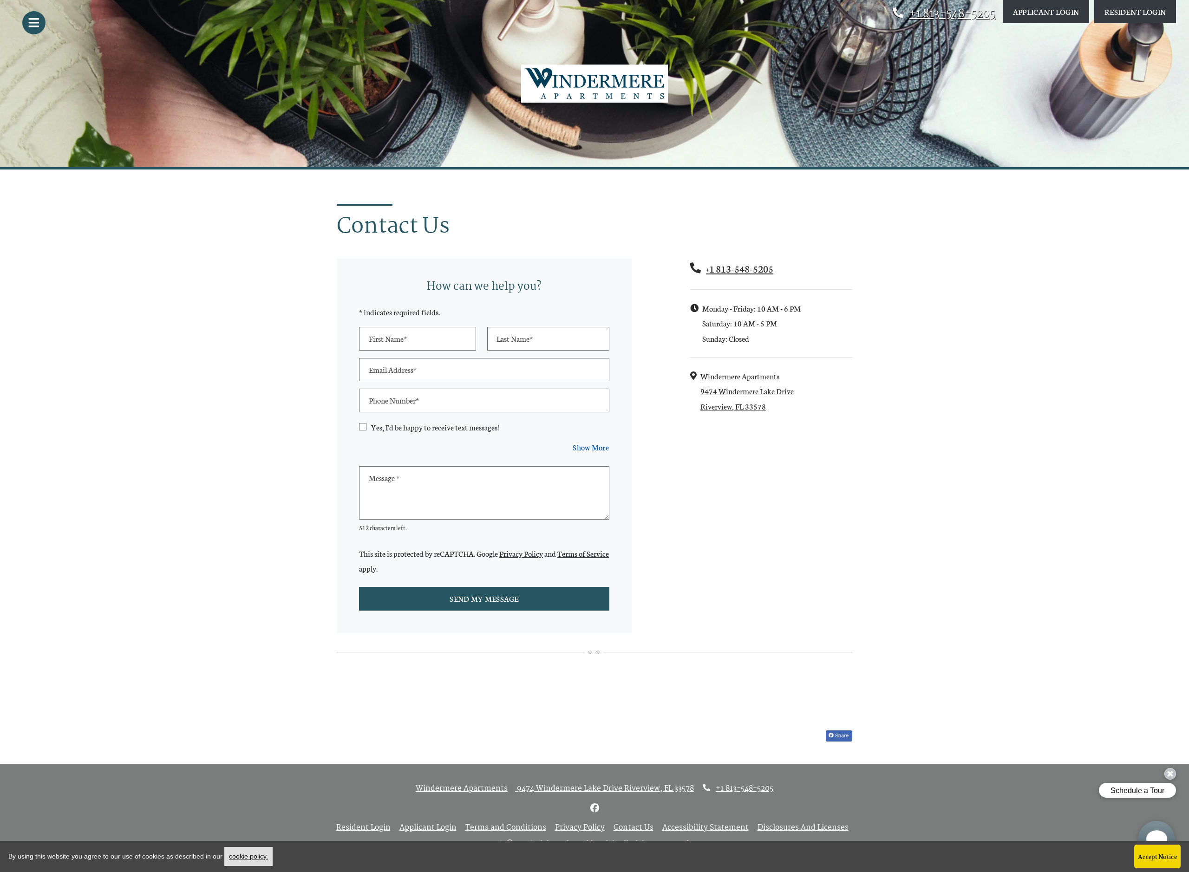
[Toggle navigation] (34, 22)
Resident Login (1140, 11)
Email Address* (393, 369)
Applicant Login (1051, 11)
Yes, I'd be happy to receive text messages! (435, 427)
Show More (591, 446)
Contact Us (633, 828)
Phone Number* (394, 400)
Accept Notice (1157, 856)
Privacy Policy (521, 553)
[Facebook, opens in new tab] (594, 809)
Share (841, 735)
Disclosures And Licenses (803, 828)
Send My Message (484, 598)
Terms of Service (583, 553)
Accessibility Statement (705, 828)
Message (384, 477)
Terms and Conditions (505, 828)
